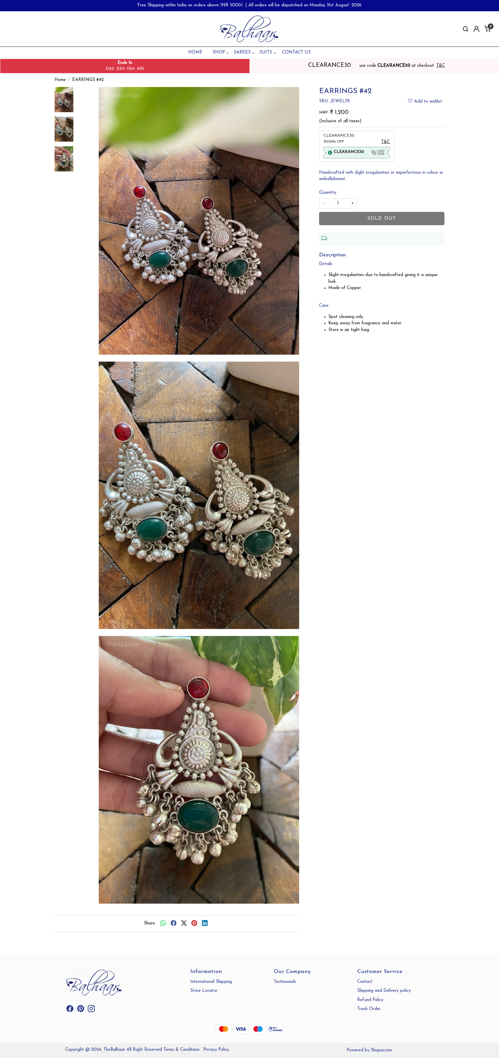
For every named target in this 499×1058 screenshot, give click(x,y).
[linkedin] (205, 923)
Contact (365, 982)
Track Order (369, 1009)
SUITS (265, 52)
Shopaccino (381, 1050)
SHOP (219, 52)
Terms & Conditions (181, 1050)
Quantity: (328, 192)
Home (195, 52)
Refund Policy (370, 1000)
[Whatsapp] (163, 923)
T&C (440, 66)
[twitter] (184, 923)
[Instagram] (91, 1010)
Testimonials (285, 982)
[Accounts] (476, 29)
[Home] (249, 29)
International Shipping (211, 982)
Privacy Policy (216, 1050)
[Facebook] (70, 1010)
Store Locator (203, 991)
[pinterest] (194, 923)
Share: (150, 923)
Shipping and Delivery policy (384, 991)
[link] (465, 29)
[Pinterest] (80, 1010)
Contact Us (296, 52)
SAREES (242, 52)
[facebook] (173, 923)
